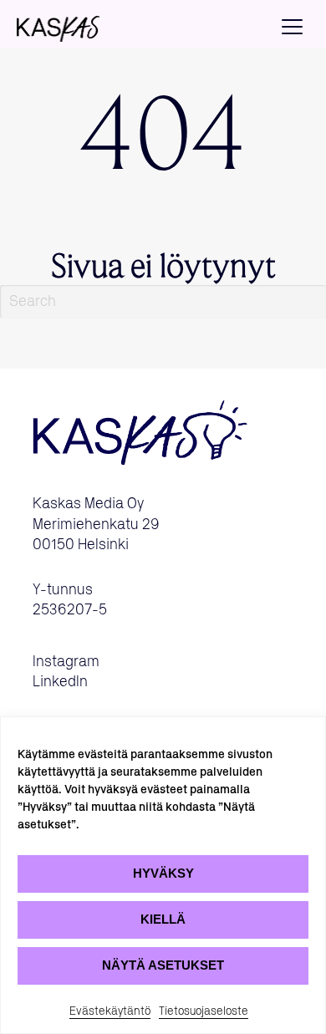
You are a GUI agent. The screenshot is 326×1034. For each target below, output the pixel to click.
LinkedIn (60, 682)
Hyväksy (163, 873)
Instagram (66, 662)
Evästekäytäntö (109, 1011)
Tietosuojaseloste (203, 1011)
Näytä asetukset (163, 965)
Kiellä (163, 919)
